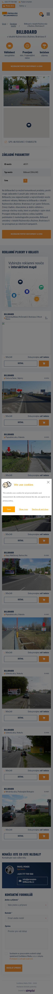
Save (9, 509)
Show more (23, 509)
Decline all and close (40, 509)
